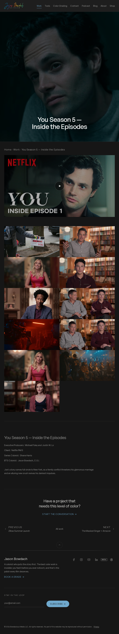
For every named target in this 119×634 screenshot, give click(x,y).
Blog (95, 5)
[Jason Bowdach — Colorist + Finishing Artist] (14, 5)
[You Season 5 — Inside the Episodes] (59, 186)
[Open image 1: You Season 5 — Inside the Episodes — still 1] (31, 241)
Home (7, 149)
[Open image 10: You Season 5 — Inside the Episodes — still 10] (87, 365)
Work (39, 5)
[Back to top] (59, 545)
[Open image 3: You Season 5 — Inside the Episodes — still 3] (31, 272)
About (104, 5)
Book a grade (14, 576)
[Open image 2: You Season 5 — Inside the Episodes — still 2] (87, 241)
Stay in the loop (14, 595)
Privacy (96, 627)
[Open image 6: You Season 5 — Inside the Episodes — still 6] (87, 303)
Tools (47, 5)
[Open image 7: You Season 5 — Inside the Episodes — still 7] (31, 334)
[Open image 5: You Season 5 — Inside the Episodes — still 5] (31, 303)
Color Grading (60, 5)
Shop (112, 5)
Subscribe (58, 603)
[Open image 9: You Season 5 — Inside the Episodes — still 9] (31, 365)
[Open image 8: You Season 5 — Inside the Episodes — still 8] (87, 334)
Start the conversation (59, 514)
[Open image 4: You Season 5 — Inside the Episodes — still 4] (87, 272)
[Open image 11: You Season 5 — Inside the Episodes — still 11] (31, 396)
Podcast (86, 5)
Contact (74, 5)
